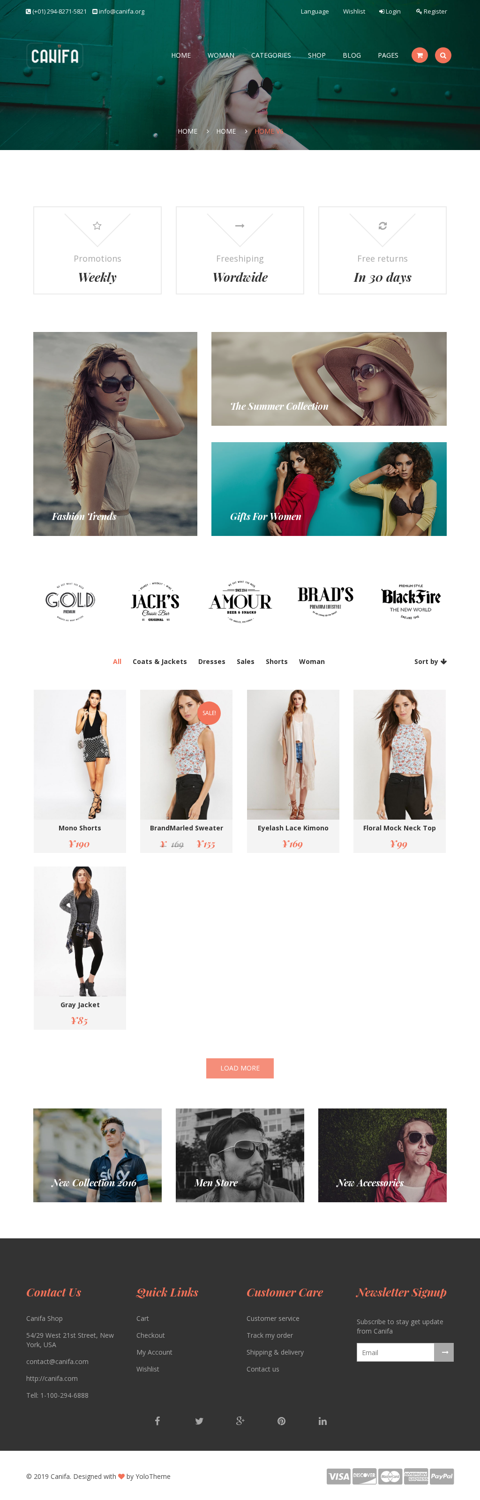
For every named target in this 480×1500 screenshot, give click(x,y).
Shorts (277, 661)
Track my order (270, 1335)
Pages (388, 55)
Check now (68, 517)
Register (434, 11)
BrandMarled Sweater (186, 827)
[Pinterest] (282, 1421)
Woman (221, 55)
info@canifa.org (121, 11)
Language (315, 11)
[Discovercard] (365, 1480)
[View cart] (420, 55)
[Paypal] (442, 1480)
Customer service (273, 1318)
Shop (317, 55)
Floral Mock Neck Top (399, 827)
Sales (246, 661)
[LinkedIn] (322, 1421)
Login (392, 11)
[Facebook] (158, 1421)
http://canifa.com (52, 1378)
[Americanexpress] (417, 1480)
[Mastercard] (391, 1480)
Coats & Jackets (160, 661)
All (117, 661)
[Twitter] (199, 1421)
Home (181, 55)
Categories (271, 55)
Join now (243, 517)
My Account (154, 1352)
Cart (142, 1318)
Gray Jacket (80, 1004)
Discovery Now (218, 1183)
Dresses (211, 661)
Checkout (150, 1335)
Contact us (263, 1368)
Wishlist (354, 11)
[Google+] (241, 1421)
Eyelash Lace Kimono (293, 827)
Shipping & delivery (275, 1352)
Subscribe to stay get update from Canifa (400, 1326)
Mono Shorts (80, 827)
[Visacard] (339, 1480)
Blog (352, 55)
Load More (240, 1067)
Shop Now (246, 406)
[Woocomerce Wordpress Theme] (54, 55)
